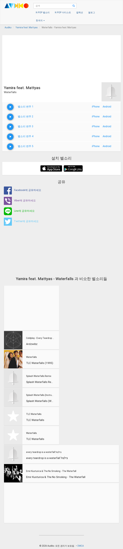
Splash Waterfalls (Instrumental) (40, 395)
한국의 (39, 20)
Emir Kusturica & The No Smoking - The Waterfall (51, 471)
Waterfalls (31, 357)
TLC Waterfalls (33, 414)
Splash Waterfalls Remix (38, 376)
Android (107, 106)
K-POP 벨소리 (43, 12)
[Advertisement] (61, 57)
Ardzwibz (31, 344)
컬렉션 (79, 12)
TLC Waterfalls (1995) (39, 363)
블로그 (91, 12)
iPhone (96, 106)
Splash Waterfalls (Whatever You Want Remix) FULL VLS (40, 401)
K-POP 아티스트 (63, 12)
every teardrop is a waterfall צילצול (44, 452)
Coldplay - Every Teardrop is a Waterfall (40, 338)
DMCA (81, 546)
